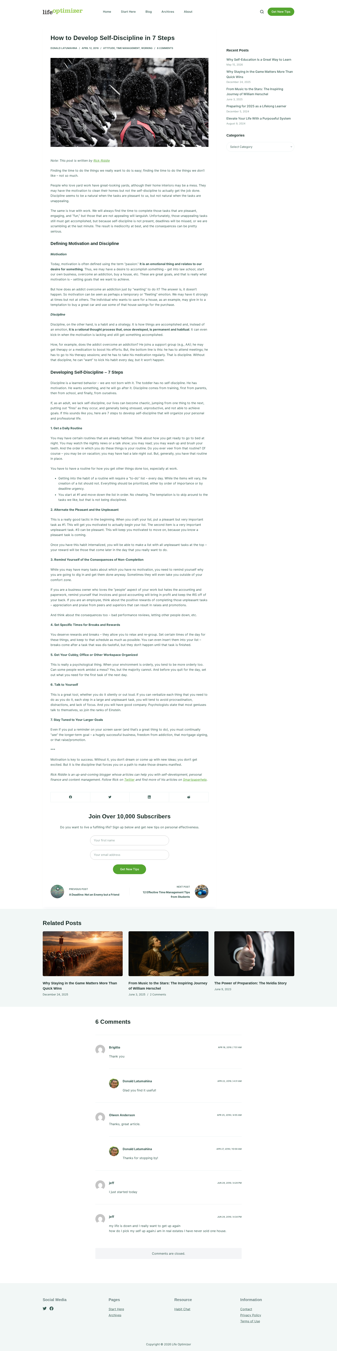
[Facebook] (70, 797)
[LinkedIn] (149, 797)
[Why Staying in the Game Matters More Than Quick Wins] (83, 953)
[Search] (262, 11)
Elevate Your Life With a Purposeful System (258, 118)
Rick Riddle (101, 160)
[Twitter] (110, 797)
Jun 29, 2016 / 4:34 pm (229, 1216)
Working (147, 48)
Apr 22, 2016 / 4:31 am (229, 1081)
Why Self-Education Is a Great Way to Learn (258, 59)
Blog (148, 11)
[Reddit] (188, 797)
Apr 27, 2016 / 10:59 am (229, 1149)
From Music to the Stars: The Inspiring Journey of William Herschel (254, 91)
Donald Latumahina (64, 48)
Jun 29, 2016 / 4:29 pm (229, 1183)
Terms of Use (250, 1321)
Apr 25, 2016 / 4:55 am (229, 1115)
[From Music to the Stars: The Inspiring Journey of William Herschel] (168, 953)
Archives (167, 11)
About (188, 11)
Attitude (109, 48)
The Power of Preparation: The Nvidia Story (250, 983)
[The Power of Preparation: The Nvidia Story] (254, 953)
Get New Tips (280, 11)
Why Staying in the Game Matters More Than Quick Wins (259, 74)
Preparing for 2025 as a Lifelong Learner (256, 106)
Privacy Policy (250, 1315)
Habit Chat (182, 1309)
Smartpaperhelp (195, 780)
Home (107, 11)
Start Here (128, 11)
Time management (128, 48)
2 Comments (158, 994)
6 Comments (165, 48)
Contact (246, 1309)
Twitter (129, 780)
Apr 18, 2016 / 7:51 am (230, 1047)
